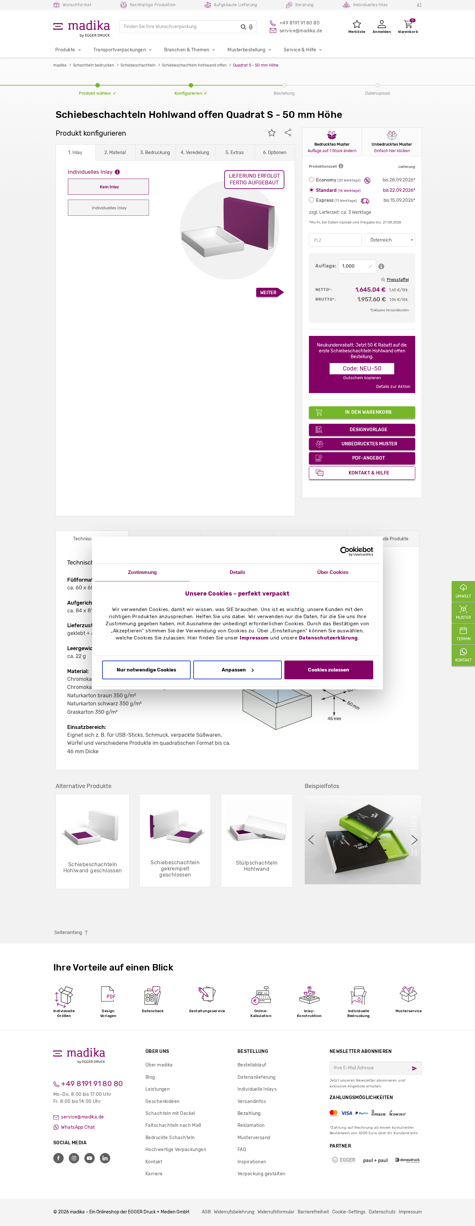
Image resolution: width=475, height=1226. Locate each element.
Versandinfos (252, 1101)
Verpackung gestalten (261, 1174)
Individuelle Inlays (257, 1089)
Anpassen (234, 670)
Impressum (254, 638)
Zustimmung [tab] (142, 572)
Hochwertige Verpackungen (175, 1149)
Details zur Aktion (393, 386)
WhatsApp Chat (77, 1127)
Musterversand (254, 1137)
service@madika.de (82, 1117)
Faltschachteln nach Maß (173, 1125)
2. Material (115, 152)
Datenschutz (382, 1212)
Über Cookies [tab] (332, 572)
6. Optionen (274, 152)
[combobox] (390, 240)
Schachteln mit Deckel (170, 1113)
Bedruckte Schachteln (170, 1137)
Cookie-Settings (348, 1212)
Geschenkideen (162, 1101)
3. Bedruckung (155, 152)
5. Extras (235, 152)
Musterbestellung (246, 50)
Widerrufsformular (276, 1212)
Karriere (154, 1174)
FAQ (242, 1149)
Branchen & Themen (186, 50)
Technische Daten (92, 539)
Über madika (159, 1065)
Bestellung (253, 1051)
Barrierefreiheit (313, 1212)
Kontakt (153, 1162)
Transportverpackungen (119, 50)
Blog (150, 1077)
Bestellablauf (252, 1065)
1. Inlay (75, 152)
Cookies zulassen (328, 670)
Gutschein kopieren (362, 377)
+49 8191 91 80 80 (91, 1083)
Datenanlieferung (257, 1077)
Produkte (65, 50)
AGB (206, 1212)
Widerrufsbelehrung (234, 1212)
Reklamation (251, 1125)
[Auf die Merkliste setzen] (272, 133)
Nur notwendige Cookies (146, 670)
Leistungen (157, 1089)
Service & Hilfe (300, 50)
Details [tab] (238, 572)
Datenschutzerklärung (328, 638)
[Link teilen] (288, 133)
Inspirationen (252, 1162)
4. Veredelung (195, 152)
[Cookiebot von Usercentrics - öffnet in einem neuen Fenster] (345, 551)
